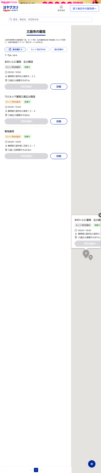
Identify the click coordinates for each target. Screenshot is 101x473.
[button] (36, 71)
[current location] (91, 464)
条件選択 (16, 49)
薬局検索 (61, 10)
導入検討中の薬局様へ (84, 8)
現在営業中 (59, 49)
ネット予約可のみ (38, 49)
